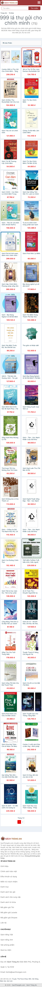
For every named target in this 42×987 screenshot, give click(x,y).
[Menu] (39, 2)
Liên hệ (3, 923)
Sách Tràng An (31, 985)
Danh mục (5, 887)
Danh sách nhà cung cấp (11, 897)
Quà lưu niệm (6, 950)
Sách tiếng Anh (7, 940)
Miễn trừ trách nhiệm (9, 882)
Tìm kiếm (34, 8)
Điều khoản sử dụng (9, 876)
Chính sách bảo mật (9, 871)
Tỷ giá (14, 979)
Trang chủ (4, 13)
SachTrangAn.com (18, 985)
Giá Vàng (35, 979)
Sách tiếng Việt (7, 935)
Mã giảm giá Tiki (7, 907)
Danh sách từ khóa (8, 902)
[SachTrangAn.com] (12, 3)
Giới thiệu (4, 866)
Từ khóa (11, 13)
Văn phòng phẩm (7, 945)
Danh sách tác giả (8, 892)
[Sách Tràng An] (11, 838)
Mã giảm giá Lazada (9, 912)
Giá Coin (9, 981)
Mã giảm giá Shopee (9, 917)
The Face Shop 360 (24, 979)
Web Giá (3, 981)
